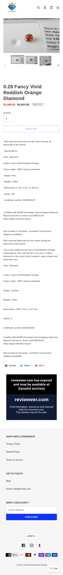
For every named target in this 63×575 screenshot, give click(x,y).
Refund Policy (13, 451)
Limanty (26, 565)
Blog (8, 481)
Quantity (7, 113)
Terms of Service (14, 460)
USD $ (30, 536)
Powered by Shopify (38, 565)
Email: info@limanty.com (18, 488)
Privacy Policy (13, 444)
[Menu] (58, 7)
